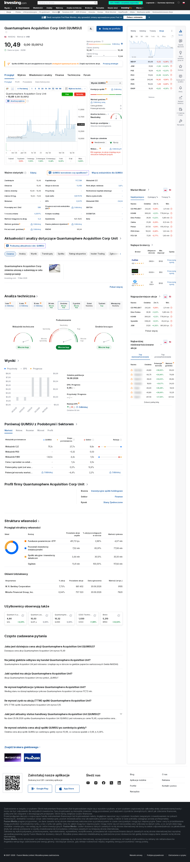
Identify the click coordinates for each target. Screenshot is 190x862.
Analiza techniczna (19, 296)
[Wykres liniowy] (12, 88)
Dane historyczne (42, 82)
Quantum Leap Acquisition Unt (43, 615)
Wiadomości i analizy (40, 75)
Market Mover (138, 189)
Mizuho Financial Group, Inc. (19, 592)
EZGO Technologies (87, 615)
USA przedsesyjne (30, 12)
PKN (132, 84)
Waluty (133, 31)
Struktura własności (20, 521)
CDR (132, 79)
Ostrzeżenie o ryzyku (177, 855)
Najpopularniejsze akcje (144, 296)
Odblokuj (116, 44)
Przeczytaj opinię (171, 261)
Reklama (166, 780)
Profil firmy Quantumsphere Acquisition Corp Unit (44, 484)
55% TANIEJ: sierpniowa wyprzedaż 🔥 (125, 3)
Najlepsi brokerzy (140, 245)
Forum (87, 75)
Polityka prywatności (155, 855)
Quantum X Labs (13, 615)
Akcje (8, 12)
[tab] (9, 305)
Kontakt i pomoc (169, 786)
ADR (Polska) (81, 12)
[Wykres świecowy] (7, 88)
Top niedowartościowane (140, 355)
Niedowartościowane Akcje (162, 12)
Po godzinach (44, 12)
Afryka (132, 12)
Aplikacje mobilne (138, 780)
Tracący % (165, 197)
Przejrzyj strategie (110, 64)
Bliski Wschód (110, 12)
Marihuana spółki (143, 12)
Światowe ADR (67, 12)
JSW (132, 66)
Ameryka (91, 12)
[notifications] (178, 2)
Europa (100, 12)
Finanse (59, 75)
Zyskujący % (153, 197)
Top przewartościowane (163, 355)
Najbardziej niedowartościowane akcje (142, 344)
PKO (132, 75)
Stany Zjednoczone (113, 502)
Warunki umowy (136, 855)
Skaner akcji (113, 8)
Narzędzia (134, 791)
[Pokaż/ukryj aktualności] (66, 88)
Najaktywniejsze (137, 197)
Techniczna (73, 75)
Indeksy (143, 31)
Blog (132, 774)
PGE (132, 70)
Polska (18, 12)
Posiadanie (27, 82)
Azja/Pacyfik (123, 12)
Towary (153, 31)
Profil (17, 82)
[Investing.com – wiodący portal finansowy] (15, 3)
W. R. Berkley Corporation (17, 586)
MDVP (133, 62)
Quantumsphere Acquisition (66, 615)
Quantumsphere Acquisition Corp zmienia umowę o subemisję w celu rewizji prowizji (23, 270)
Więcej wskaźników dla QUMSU (107, 173)
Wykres (21, 75)
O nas (164, 774)
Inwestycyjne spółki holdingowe (107, 491)
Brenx (105, 615)
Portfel (133, 786)
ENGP (133, 88)
